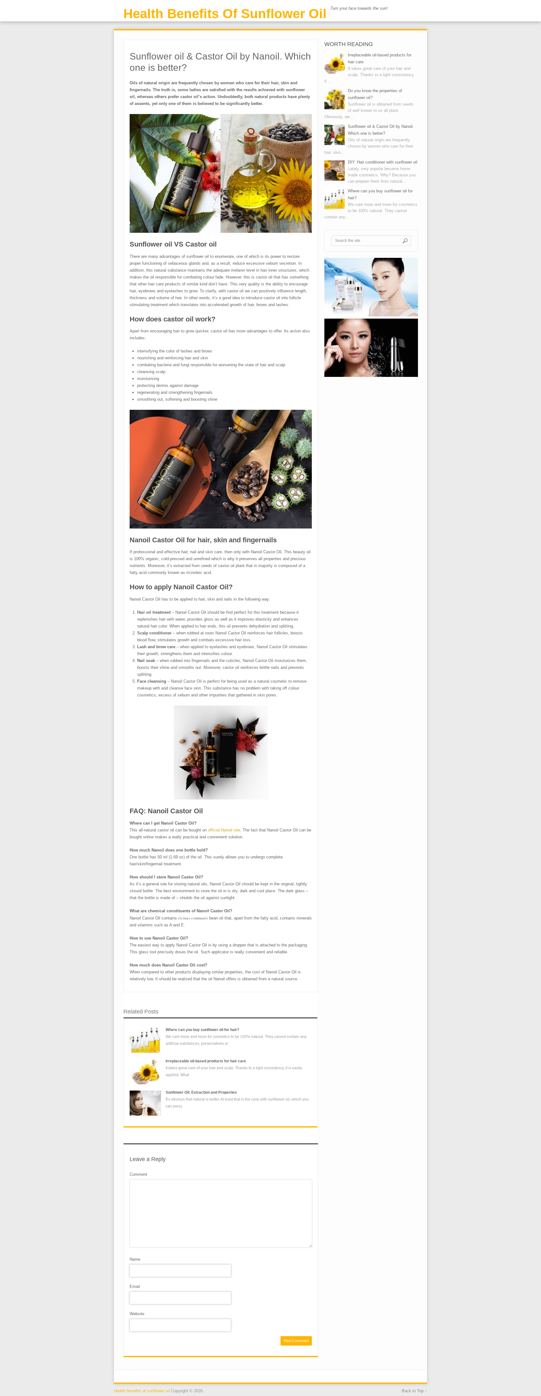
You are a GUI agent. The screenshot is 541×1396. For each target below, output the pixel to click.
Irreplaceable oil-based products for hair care (206, 1061)
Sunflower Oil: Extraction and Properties (201, 1092)
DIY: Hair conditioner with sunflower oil (382, 162)
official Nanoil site (224, 830)
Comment (138, 1174)
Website (137, 1313)
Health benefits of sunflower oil (225, 13)
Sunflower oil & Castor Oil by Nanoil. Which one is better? (381, 130)
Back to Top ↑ (414, 1390)
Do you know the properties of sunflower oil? (375, 94)
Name (135, 1259)
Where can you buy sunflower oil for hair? (202, 1030)
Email (135, 1286)
